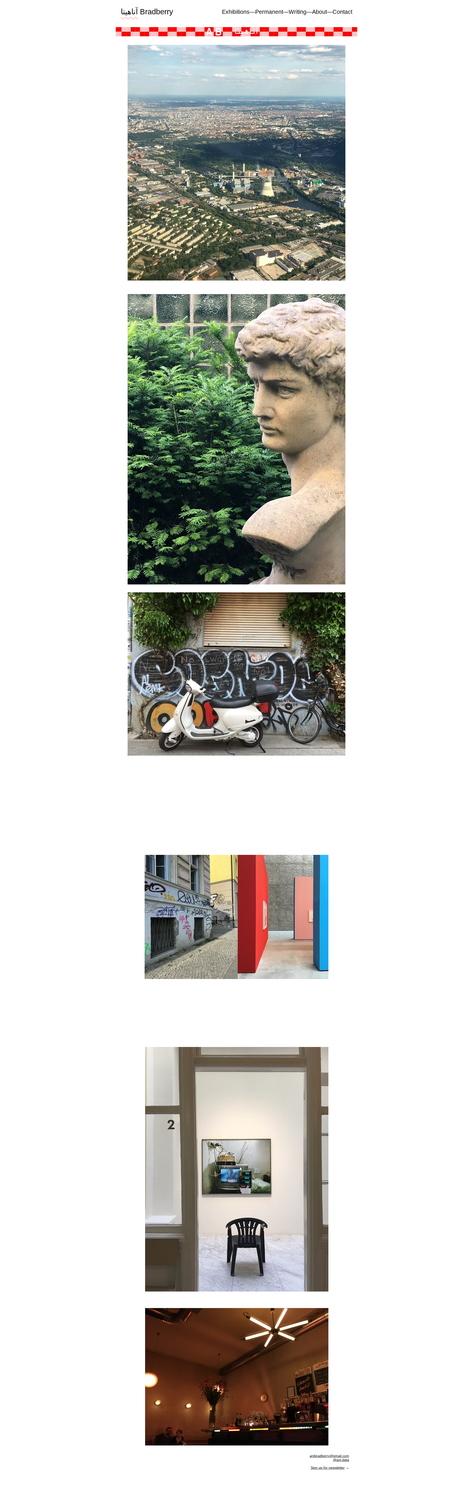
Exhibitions (236, 12)
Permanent (269, 12)
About (319, 12)
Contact (342, 12)
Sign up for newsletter (328, 1468)
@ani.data (341, 1460)
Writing (297, 12)
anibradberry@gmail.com (329, 1456)
